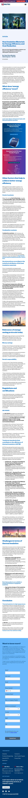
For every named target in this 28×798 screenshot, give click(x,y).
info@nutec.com (8, 772)
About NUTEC (5, 758)
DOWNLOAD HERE (21, 1)
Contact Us (17, 753)
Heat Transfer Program (20, 756)
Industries (4, 753)
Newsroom (4, 760)
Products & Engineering (7, 756)
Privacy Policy (18, 758)
